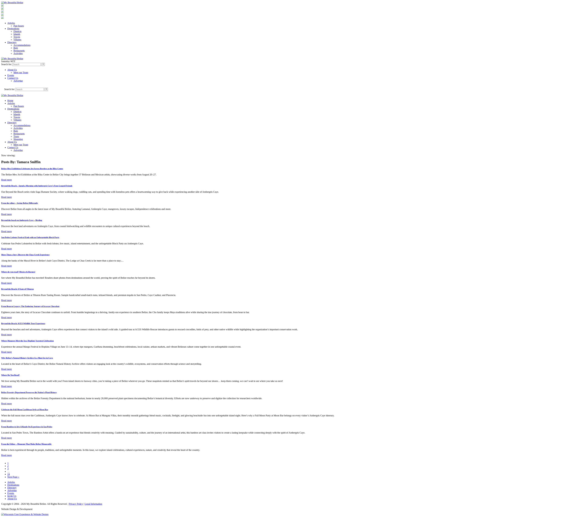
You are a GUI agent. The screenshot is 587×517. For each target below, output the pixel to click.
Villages (17, 39)
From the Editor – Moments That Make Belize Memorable (26, 444)
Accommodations (21, 45)
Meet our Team (20, 72)
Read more (6, 179)
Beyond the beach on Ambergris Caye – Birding (21, 220)
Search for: (6, 64)
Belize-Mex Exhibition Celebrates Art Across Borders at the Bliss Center (32, 168)
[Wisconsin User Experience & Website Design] (24, 514)
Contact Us (12, 78)
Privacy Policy (76, 504)
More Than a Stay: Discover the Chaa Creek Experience (25, 255)
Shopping (18, 139)
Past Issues (18, 26)
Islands (16, 34)
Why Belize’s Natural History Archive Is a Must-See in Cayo (27, 358)
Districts (17, 31)
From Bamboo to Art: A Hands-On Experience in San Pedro (26, 427)
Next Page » (13, 477)
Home (10, 100)
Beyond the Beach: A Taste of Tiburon (17, 289)
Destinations (13, 28)
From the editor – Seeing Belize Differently (19, 203)
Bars (15, 48)
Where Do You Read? (10, 375)
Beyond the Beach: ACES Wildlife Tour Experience (23, 323)
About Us (12, 69)
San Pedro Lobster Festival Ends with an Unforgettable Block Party (30, 237)
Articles (11, 23)
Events (10, 75)
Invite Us (11, 496)
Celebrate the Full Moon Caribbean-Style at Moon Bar (24, 409)
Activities (18, 53)
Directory (12, 42)
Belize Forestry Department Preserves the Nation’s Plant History (29, 392)
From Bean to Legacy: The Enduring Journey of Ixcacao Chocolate (30, 306)
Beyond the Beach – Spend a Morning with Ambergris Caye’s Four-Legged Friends (36, 186)
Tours (16, 136)
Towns (16, 37)
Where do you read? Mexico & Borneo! (18, 272)
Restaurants (19, 50)
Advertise (18, 81)
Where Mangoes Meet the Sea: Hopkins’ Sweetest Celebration (27, 341)
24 (8, 474)
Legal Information (93, 504)
